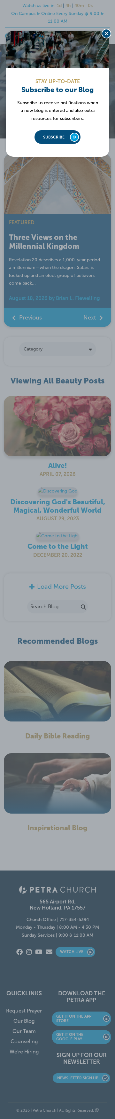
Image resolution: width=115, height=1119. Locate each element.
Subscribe (54, 137)
